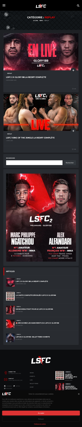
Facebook (9, 386)
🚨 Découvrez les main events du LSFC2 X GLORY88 (37, 323)
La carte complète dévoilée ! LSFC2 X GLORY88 (36, 295)
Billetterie (34, 383)
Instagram (9, 388)
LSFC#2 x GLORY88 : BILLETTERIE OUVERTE (33, 337)
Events (32, 376)
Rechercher (10, 158)
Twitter (17, 386)
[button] (79, 394)
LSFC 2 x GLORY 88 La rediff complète (26, 77)
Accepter (41, 413)
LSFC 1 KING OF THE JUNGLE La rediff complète (30, 138)
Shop (31, 387)
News (32, 373)
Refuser (41, 419)
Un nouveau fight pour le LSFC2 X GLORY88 (34, 309)
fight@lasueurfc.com (14, 373)
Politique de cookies (40, 424)
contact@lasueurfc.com (15, 380)
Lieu (31, 380)
